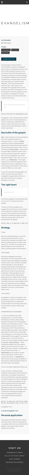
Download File (9, 59)
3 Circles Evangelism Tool (9, 411)
